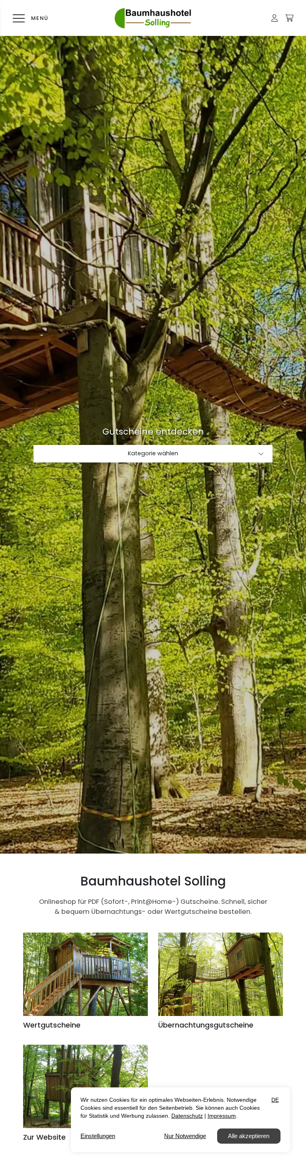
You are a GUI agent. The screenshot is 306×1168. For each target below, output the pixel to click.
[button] (274, 18)
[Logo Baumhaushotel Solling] (153, 18)
